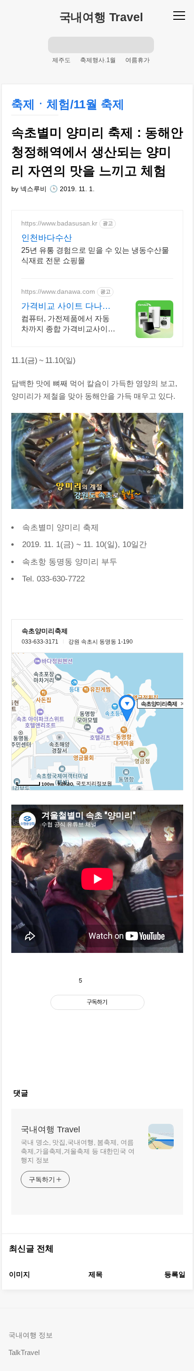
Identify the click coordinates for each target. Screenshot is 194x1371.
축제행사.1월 (98, 60)
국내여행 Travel (101, 17)
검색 (56, 45)
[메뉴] (180, 15)
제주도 (61, 60)
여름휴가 (137, 60)
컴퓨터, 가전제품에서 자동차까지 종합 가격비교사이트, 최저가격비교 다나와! (65, 324)
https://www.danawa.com (58, 291)
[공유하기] (100, 981)
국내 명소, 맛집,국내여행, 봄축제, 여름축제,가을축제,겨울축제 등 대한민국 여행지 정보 (78, 1151)
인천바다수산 (46, 237)
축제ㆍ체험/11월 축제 (67, 104)
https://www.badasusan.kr (59, 223)
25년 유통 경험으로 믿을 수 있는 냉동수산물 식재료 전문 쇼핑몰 (95, 255)
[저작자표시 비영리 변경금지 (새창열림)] (97, 1024)
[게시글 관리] (122, 981)
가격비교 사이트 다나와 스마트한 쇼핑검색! (66, 306)
